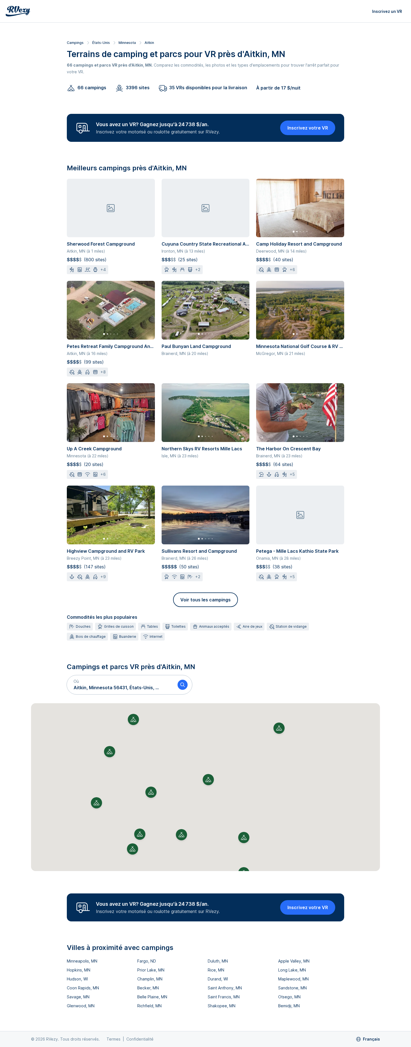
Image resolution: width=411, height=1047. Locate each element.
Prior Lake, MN (150, 970)
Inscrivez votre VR (307, 128)
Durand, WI (218, 979)
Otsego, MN (289, 996)
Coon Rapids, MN (83, 987)
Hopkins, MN (78, 970)
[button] (120, 684)
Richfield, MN (149, 1005)
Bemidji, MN (289, 1005)
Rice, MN (216, 970)
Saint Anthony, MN (225, 987)
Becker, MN (148, 987)
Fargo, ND (146, 961)
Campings (75, 43)
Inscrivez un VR (387, 11)
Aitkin (149, 43)
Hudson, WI (77, 979)
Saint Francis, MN (224, 996)
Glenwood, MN (81, 1005)
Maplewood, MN (293, 979)
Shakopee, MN (221, 1005)
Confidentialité (139, 1039)
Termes (114, 1039)
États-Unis (101, 43)
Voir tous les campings (205, 600)
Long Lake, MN (292, 970)
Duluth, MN (218, 961)
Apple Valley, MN (294, 961)
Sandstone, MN (292, 987)
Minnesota (127, 43)
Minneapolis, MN (82, 961)
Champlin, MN (149, 979)
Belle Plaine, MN (152, 996)
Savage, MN (78, 996)
